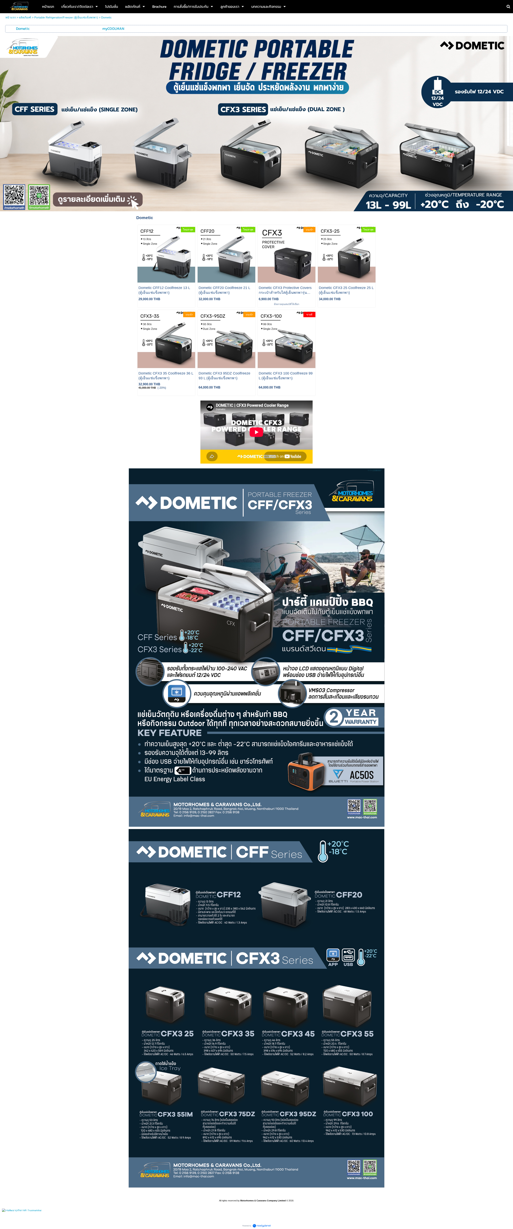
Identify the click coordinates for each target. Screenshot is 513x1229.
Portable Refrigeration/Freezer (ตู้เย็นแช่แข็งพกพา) (66, 17)
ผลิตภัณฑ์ (25, 17)
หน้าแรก (10, 17)
